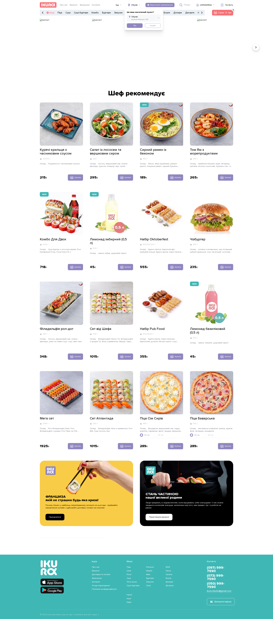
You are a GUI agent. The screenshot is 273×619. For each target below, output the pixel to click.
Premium (150, 567)
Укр (117, 5)
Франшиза (85, 5)
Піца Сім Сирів (151, 418)
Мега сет (47, 418)
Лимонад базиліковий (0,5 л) (207, 330)
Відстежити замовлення (161, 5)
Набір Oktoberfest (154, 239)
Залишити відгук (222, 602)
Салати (169, 575)
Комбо (95, 13)
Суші (68, 13)
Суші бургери (81, 13)
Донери (177, 13)
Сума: (222, 13)
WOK (168, 567)
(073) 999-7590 (215, 577)
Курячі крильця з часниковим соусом (56, 151)
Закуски (118, 13)
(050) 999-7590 (216, 585)
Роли (129, 575)
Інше (129, 599)
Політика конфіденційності (104, 589)
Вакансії (73, 5)
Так (134, 26)
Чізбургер (197, 239)
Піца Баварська (202, 418)
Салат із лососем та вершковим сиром (105, 151)
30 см (146, 435)
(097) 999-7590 (215, 569)
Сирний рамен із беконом (153, 151)
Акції (51, 13)
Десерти (189, 13)
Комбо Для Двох (53, 239)
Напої (129, 595)
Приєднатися (55, 517)
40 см (160, 435)
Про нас (64, 5)
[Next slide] (256, 47)
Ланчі (168, 571)
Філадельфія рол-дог (57, 329)
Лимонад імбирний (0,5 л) (108, 241)
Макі (148, 575)
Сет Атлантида (101, 418)
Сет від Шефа (100, 329)
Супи (148, 586)
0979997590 (206, 5)
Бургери (106, 13)
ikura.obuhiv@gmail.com (219, 591)
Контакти (96, 5)
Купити (78, 178)
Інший (153, 26)
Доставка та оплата (101, 575)
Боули (167, 13)
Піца (60, 13)
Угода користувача (101, 586)
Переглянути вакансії (159, 517)
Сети (129, 571)
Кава (129, 602)
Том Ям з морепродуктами (204, 151)
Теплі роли (132, 582)
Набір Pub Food (152, 329)
